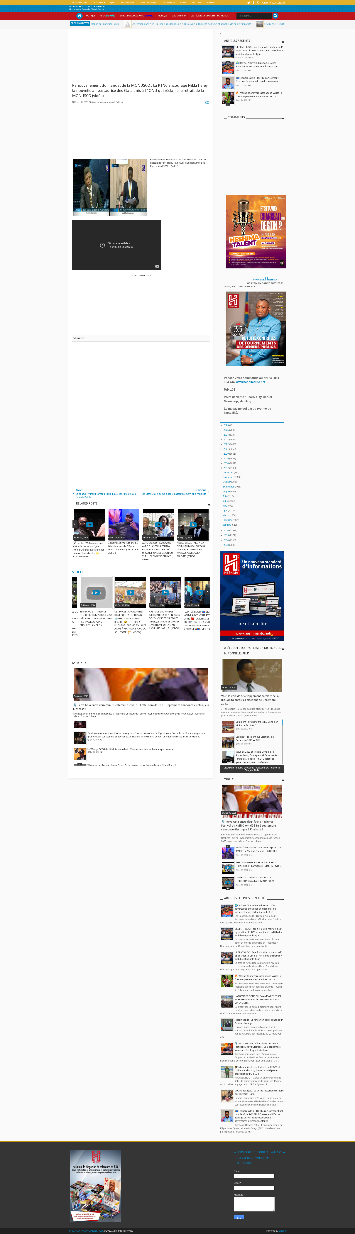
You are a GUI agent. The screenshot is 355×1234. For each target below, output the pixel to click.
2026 (226, 425)
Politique (90, 16)
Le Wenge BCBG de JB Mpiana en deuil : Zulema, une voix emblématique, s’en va (130, 739)
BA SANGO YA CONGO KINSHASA (87, 6)
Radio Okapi (169, 2)
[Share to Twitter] (98, 606)
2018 (226, 463)
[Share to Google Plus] (102, 606)
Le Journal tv (179, 16)
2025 (226, 430)
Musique (162, 16)
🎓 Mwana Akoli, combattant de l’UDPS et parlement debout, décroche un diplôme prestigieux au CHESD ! (258, 82)
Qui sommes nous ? (80, 2)
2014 (226, 540)
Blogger (283, 1231)
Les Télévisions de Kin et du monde (210, 16)
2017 (226, 468)
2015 (226, 535)
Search (275, 16)
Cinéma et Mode (127, 2)
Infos (108, 16)
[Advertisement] (141, 57)
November (228, 477)
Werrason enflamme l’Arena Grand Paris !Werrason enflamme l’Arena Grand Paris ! (131, 755)
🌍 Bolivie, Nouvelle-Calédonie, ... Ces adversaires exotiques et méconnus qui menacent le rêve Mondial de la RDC (255, 909)
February (227, 520)
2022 (226, 444)
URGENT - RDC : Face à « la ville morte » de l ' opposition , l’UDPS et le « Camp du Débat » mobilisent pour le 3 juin (259, 51)
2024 (226, 435)
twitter (248, 2)
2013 (226, 545)
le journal (111, 102)
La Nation (98, 2)
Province (210, 2)
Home (79, 16)
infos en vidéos (99, 102)
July (225, 496)
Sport (112, 2)
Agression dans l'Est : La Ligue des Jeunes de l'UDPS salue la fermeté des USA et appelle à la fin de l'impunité (131, 24)
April (225, 510)
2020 (226, 454)
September (228, 486)
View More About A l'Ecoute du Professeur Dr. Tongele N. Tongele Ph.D (252, 769)
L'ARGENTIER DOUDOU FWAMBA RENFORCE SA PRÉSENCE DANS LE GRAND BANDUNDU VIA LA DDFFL (259, 24)
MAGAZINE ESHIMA (265, 279)
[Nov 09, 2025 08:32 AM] (200, 24)
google (258, 2)
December (228, 472)
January (227, 525)
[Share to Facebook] (93, 606)
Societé (183, 2)
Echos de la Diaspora (136, 16)
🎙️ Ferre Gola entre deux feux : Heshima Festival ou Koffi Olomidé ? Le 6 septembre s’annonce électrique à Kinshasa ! (259, 96)
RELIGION (196, 2)
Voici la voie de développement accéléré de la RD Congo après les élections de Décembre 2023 (250, 700)
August (226, 491)
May (225, 506)
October (227, 482)
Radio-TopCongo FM (149, 2)
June (225, 501)
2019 (226, 458)
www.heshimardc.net (251, 382)
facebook (253, 2)
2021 (226, 449)
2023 (226, 439)
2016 (226, 530)
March (226, 515)
